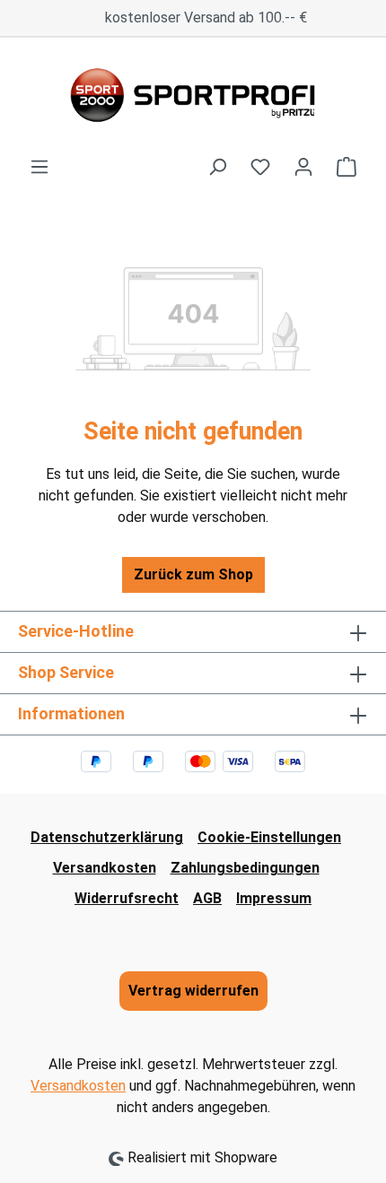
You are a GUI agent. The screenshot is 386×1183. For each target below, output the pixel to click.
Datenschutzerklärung (107, 837)
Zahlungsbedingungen (245, 867)
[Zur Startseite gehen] (193, 97)
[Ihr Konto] (303, 167)
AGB (207, 898)
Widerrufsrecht (127, 898)
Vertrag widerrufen (193, 990)
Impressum (273, 898)
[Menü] (39, 167)
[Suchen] (217, 167)
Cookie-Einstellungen (269, 837)
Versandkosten (104, 867)
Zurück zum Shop (193, 574)
